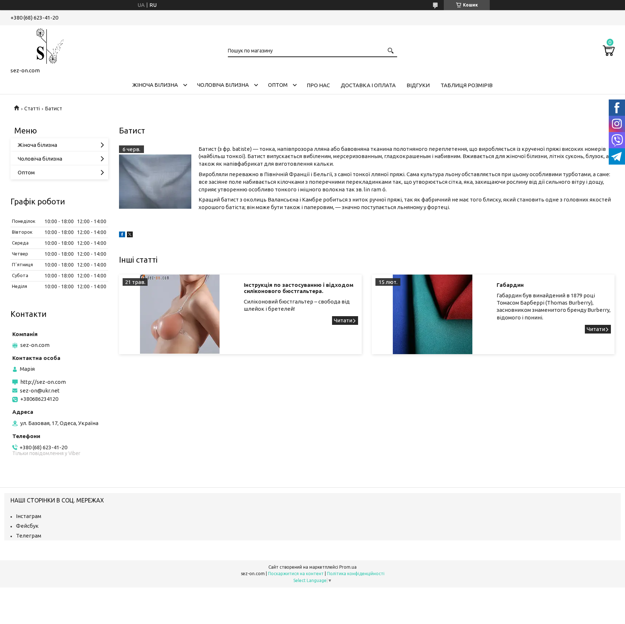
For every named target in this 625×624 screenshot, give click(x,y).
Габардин (510, 285)
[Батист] (155, 181)
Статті (32, 108)
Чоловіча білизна (223, 85)
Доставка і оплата (368, 85)
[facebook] (122, 235)
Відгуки (418, 85)
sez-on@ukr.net (40, 390)
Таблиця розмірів (467, 85)
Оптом (278, 85)
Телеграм (28, 535)
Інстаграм (28, 516)
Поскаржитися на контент (296, 573)
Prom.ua (348, 567)
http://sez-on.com (43, 382)
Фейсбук (27, 526)
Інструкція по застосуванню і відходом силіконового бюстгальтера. (298, 288)
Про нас (318, 85)
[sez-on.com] (46, 44)
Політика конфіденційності (355, 573)
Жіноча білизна (155, 85)
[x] (130, 235)
